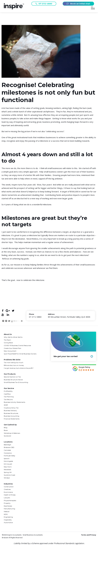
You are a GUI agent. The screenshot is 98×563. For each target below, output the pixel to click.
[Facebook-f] (2, 310)
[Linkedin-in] (8, 314)
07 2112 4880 (45, 3)
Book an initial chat (80, 3)
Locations (8, 442)
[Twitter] (13, 310)
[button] (14, 8)
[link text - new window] (84, 368)
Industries (8, 484)
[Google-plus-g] (8, 310)
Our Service (9, 388)
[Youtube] (2, 314)
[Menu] (93, 8)
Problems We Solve (12, 360)
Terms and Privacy (88, 535)
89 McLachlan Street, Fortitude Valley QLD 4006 (69, 317)
